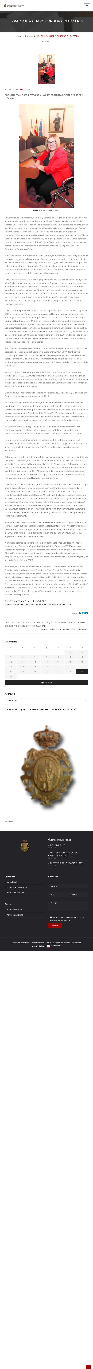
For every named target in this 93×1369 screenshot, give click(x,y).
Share (47, 41)
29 (70, 671)
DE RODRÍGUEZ (57, 845)
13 (46, 662)
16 (82, 662)
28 (58, 671)
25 (23, 671)
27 (46, 671)
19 (35, 666)
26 (35, 671)
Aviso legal (12, 882)
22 (70, 666)
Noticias (26, 89)
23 (82, 666)
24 (11, 671)
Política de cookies (15, 892)
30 (82, 671)
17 (11, 666)
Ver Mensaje (10, 821)
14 (58, 662)
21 (58, 666)
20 (46, 666)
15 (70, 662)
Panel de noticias (15, 915)
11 (23, 662)
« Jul (6, 686)
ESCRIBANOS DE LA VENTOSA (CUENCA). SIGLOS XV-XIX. (63, 854)
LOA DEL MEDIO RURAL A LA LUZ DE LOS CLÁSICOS (64, 629)
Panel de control (14, 909)
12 (35, 662)
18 (23, 666)
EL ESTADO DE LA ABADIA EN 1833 (67, 863)
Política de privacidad (17, 887)
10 (11, 662)
